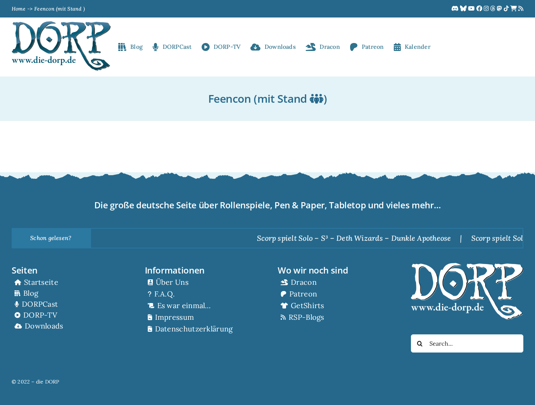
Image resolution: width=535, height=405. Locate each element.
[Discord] (455, 9)
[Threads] (493, 9)
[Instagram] (487, 9)
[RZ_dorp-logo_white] (467, 266)
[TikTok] (507, 9)
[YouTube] (472, 9)
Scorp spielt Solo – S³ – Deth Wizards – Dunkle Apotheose (343, 238)
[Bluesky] (464, 9)
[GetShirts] (514, 9)
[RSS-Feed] (520, 9)
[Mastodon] (500, 9)
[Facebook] (480, 9)
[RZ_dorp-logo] (61, 24)
